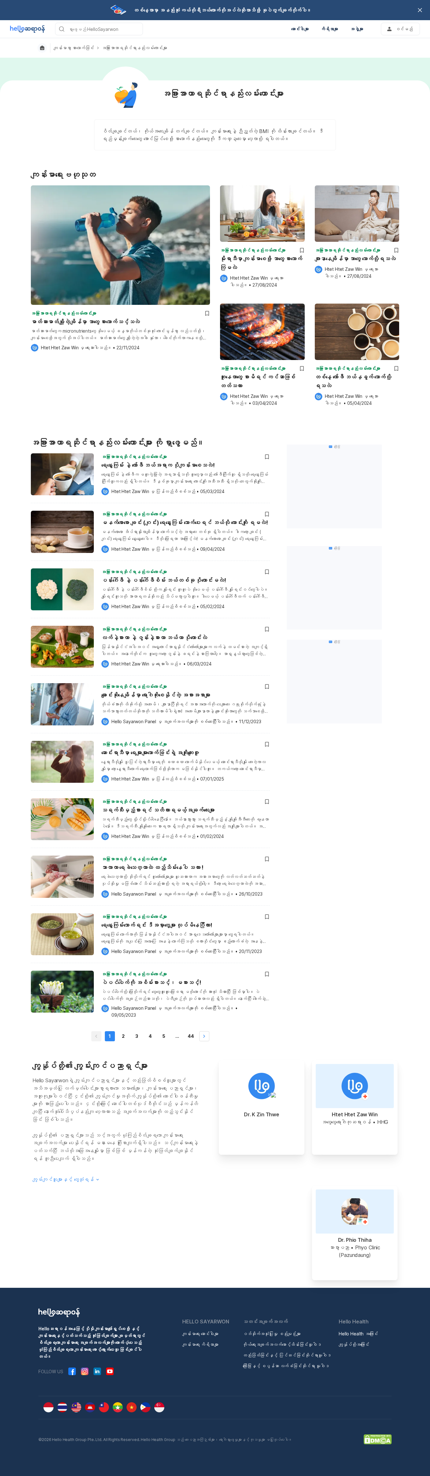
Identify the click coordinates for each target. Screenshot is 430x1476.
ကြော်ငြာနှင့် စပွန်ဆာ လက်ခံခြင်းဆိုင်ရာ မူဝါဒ (286, 1365)
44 (191, 1036)
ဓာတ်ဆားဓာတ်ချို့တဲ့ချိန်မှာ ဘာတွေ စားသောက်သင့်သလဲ (85, 321)
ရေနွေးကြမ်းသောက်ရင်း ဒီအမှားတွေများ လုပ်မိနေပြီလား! (156, 925)
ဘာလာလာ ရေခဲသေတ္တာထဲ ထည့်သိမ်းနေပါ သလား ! (152, 867)
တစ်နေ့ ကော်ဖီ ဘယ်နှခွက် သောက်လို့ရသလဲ (353, 381)
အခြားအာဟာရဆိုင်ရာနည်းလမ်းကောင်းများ (134, 48)
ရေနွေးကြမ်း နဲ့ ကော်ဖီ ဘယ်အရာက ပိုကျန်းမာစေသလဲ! (158, 465)
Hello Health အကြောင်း (358, 1333)
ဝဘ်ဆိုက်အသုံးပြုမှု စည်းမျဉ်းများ (272, 1333)
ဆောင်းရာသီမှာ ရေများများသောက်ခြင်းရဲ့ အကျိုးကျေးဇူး (150, 752)
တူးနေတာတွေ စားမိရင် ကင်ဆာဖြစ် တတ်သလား (257, 381)
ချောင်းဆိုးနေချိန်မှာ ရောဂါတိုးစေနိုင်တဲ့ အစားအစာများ (155, 695)
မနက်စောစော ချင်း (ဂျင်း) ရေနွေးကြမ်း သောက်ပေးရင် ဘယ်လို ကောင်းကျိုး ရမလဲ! (184, 522)
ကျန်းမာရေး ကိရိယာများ (200, 1344)
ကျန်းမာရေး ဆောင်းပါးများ (200, 1333)
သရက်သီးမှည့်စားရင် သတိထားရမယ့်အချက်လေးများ (158, 810)
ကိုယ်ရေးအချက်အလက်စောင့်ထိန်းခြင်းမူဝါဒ (282, 1344)
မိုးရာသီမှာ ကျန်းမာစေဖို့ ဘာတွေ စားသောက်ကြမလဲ (261, 263)
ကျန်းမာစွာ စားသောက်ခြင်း (74, 48)
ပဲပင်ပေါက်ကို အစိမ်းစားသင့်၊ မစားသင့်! (151, 982)
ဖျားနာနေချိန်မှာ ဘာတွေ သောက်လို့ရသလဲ (355, 258)
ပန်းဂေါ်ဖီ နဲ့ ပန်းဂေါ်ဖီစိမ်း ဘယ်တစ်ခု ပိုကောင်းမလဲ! (163, 580)
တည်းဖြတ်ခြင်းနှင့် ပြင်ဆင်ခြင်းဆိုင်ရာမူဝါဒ (287, 1355)
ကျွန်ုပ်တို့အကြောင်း (354, 1344)
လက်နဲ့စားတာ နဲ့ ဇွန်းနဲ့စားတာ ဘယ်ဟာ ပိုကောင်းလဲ (154, 637)
